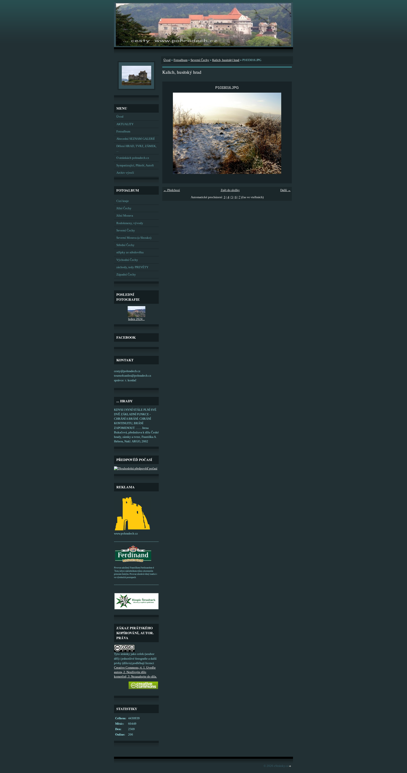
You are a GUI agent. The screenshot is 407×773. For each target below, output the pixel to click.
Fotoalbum (123, 131)
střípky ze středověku (130, 252)
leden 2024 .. (136, 319)
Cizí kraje (122, 201)
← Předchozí (171, 190)
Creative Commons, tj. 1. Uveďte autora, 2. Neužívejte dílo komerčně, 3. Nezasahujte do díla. (135, 672)
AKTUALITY (125, 124)
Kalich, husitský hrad (225, 60)
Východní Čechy (127, 260)
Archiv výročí (125, 172)
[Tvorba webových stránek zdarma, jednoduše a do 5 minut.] (290, 766)
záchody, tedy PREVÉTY (132, 267)
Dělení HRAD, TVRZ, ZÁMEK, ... (136, 148)
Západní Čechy (126, 274)
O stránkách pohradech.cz (132, 158)
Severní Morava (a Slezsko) (133, 237)
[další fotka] (284, 133)
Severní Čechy (125, 230)
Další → (285, 190)
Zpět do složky (230, 190)
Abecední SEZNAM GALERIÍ (135, 138)
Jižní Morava (124, 215)
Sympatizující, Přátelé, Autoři (135, 165)
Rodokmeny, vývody (129, 223)
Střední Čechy (125, 245)
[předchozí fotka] (170, 133)
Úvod (119, 116)
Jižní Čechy (123, 208)
